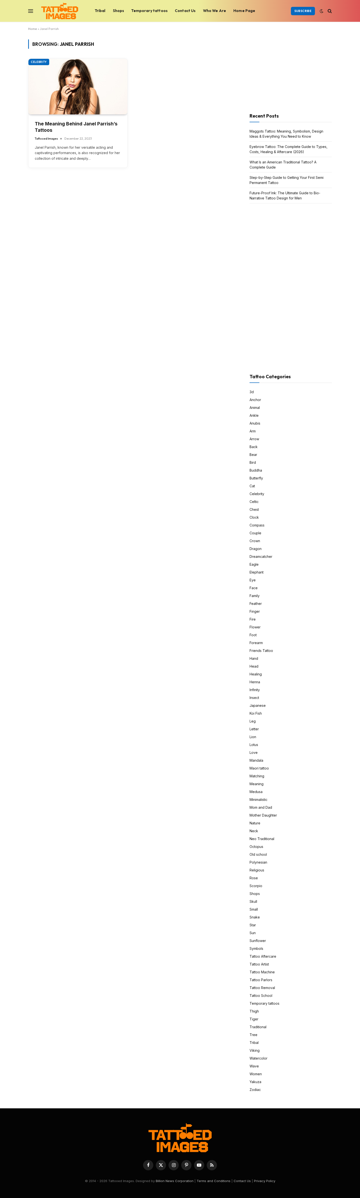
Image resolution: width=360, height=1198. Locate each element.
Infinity (255, 690)
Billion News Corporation (174, 1181)
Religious (257, 870)
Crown (255, 541)
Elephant (257, 572)
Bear (253, 454)
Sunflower (258, 941)
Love (254, 752)
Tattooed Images (46, 138)
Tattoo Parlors (261, 980)
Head (254, 666)
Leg (253, 721)
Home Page (244, 10)
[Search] (329, 10)
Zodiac (255, 1090)
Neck (254, 831)
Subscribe (303, 11)
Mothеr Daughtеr (263, 815)
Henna (255, 682)
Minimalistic (258, 799)
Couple (255, 533)
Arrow (254, 439)
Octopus (256, 846)
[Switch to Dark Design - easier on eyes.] (321, 11)
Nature (255, 823)
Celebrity (39, 62)
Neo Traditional (262, 839)
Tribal (100, 10)
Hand (254, 658)
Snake (255, 917)
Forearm (256, 643)
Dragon (256, 549)
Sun (253, 933)
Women (256, 1074)
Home (32, 29)
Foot (253, 635)
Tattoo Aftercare (263, 956)
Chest (254, 509)
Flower (255, 627)
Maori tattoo (259, 768)
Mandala (256, 760)
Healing (256, 674)
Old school (258, 854)
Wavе (254, 1066)
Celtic (254, 502)
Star (253, 925)
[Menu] (30, 10)
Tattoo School (261, 995)
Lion (253, 737)
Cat (252, 486)
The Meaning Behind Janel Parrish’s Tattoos (76, 127)
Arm (253, 431)
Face (254, 588)
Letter (254, 729)
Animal (255, 407)
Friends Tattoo (261, 650)
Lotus (254, 745)
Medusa (256, 792)
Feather (256, 603)
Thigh (254, 1011)
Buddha (256, 470)
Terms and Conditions (213, 1181)
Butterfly (256, 478)
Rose (254, 878)
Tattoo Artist (259, 964)
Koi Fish (256, 713)
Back (254, 447)
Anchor (255, 400)
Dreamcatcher (261, 556)
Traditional (258, 1027)
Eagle (254, 564)
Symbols (256, 948)
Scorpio (256, 886)
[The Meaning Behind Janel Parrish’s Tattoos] (77, 86)
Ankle (254, 415)
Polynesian (258, 862)
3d (252, 392)
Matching (257, 776)
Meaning (257, 784)
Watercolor (258, 1058)
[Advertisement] (286, 70)
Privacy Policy (264, 1181)
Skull (253, 901)
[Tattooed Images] (60, 11)
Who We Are (214, 10)
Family (255, 596)
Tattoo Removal (262, 988)
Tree (253, 1035)
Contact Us (185, 10)
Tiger (254, 1019)
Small (254, 909)
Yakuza (255, 1082)
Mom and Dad (261, 807)
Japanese (258, 705)
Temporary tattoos (149, 10)
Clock (254, 517)
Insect (254, 698)
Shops (118, 10)
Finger (255, 611)
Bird (253, 462)
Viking (255, 1050)
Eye (253, 580)
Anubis (255, 423)
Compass (257, 525)
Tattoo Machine (262, 972)
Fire (253, 619)
